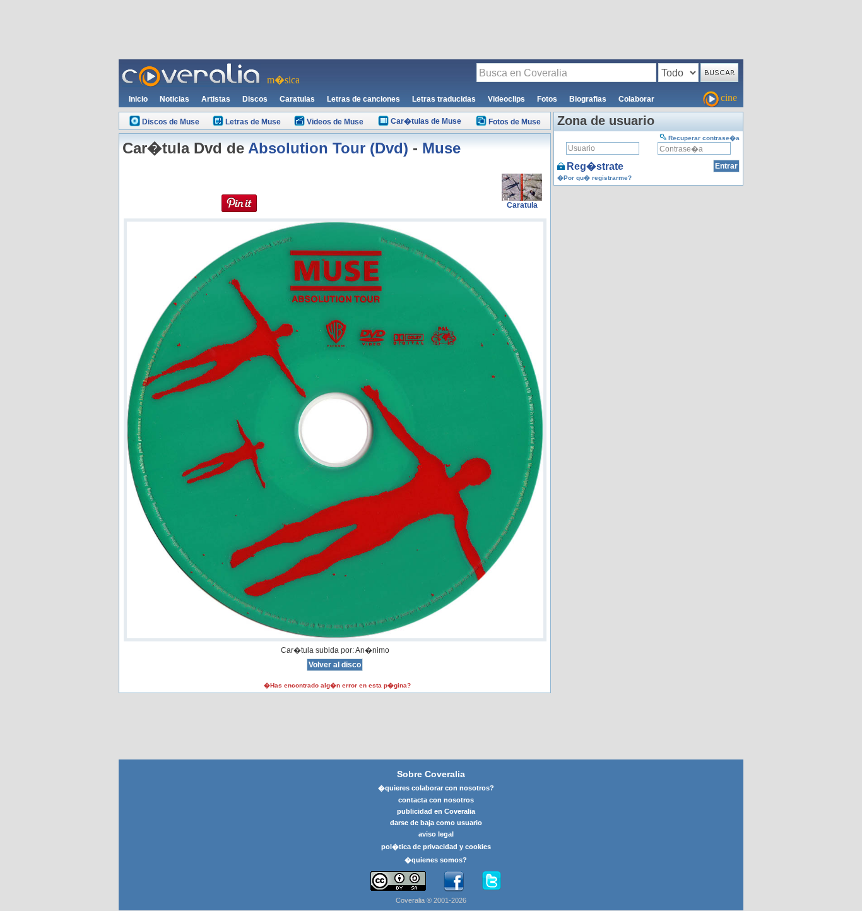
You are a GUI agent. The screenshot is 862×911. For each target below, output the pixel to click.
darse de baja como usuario (436, 822)
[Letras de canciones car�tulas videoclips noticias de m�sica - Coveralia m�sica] (191, 67)
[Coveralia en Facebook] (454, 881)
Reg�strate (595, 166)
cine (729, 97)
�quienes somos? (435, 860)
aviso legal (436, 834)
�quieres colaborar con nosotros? (436, 788)
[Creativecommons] (398, 881)
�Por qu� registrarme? (594, 177)
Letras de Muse (253, 121)
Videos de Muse (335, 121)
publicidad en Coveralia (436, 811)
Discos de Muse (170, 121)
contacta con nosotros (436, 800)
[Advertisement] (431, 29)
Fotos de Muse (514, 121)
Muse (441, 148)
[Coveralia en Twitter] (491, 881)
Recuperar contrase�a (704, 137)
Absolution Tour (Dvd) (328, 148)
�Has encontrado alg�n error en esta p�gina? (337, 685)
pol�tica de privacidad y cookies (436, 846)
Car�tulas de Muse (426, 121)
